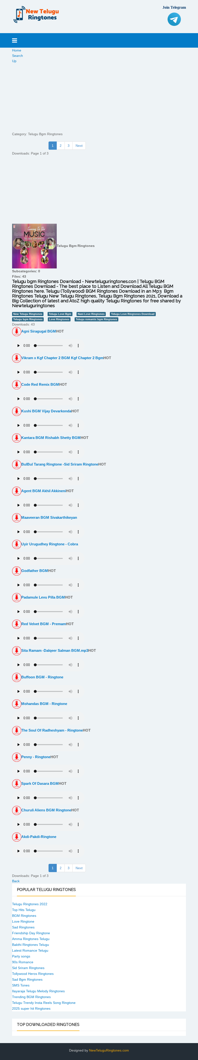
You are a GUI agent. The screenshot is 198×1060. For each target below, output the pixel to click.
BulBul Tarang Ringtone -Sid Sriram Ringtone (59, 464)
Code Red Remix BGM (40, 384)
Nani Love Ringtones (91, 313)
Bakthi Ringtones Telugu (30, 945)
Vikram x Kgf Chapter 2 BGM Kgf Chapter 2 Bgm (62, 358)
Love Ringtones (59, 319)
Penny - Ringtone (35, 757)
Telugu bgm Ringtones (27, 319)
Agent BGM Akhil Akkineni (43, 491)
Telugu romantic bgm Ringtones (96, 319)
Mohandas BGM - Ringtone (44, 704)
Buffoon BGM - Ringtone (42, 677)
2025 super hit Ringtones (31, 1008)
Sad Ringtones (23, 927)
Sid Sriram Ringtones (28, 968)
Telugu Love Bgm (60, 313)
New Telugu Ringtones (27, 313)
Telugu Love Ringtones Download (133, 313)
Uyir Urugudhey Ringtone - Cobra (49, 544)
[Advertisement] (99, 97)
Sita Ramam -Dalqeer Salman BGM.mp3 (54, 650)
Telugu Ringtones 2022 (29, 904)
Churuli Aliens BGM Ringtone (46, 810)
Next (79, 146)
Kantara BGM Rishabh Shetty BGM (51, 438)
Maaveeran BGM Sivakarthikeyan (49, 517)
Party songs (21, 956)
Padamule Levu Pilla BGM (43, 597)
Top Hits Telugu (23, 910)
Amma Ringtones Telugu (31, 939)
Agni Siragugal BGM (38, 331)
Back (16, 881)
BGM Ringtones (24, 916)
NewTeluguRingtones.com (109, 1050)
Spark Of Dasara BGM (40, 783)
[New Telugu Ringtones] (36, 14)
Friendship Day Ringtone (31, 933)
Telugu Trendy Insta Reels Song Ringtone (44, 1003)
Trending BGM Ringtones (31, 997)
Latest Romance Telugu (30, 950)
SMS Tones (20, 985)
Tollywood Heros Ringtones (33, 974)
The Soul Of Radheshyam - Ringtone (52, 730)
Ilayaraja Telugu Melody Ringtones (38, 991)
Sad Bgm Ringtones (27, 979)
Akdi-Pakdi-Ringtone (38, 837)
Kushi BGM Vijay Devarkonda (46, 411)
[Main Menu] (14, 40)
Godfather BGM (34, 571)
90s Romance (22, 962)
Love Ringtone (23, 921)
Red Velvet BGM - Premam (43, 624)
